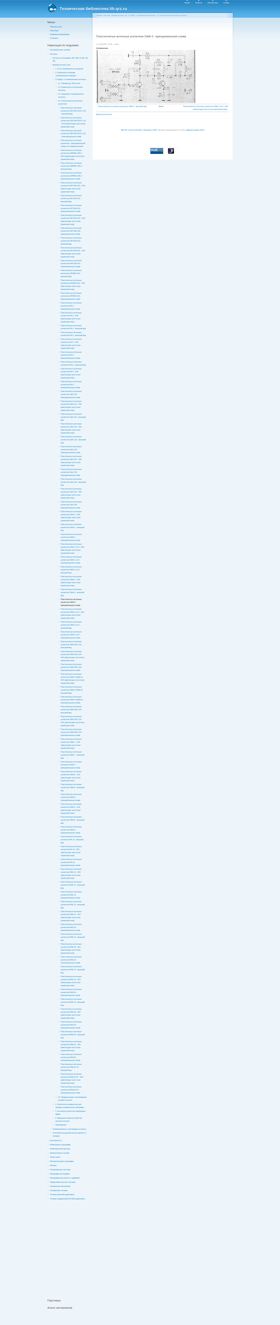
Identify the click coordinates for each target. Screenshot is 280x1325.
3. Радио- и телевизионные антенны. (70, 79)
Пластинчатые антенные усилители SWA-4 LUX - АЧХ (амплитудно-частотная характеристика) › (205, 107)
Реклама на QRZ (150, 130)
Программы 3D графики (60, 1174)
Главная (99, 15)
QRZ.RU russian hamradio (131, 130)
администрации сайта (195, 130)
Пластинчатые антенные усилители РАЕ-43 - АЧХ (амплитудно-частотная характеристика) (71, 948)
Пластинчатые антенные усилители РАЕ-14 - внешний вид (73, 885)
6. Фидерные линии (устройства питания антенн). (68, 1119)
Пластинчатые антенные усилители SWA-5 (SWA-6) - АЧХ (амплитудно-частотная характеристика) (72, 678)
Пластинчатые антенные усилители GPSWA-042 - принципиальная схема (71, 296)
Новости (198, 3)
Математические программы (62, 1161)
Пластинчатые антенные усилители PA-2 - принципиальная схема (71, 306)
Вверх (161, 106)
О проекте (54, 38)
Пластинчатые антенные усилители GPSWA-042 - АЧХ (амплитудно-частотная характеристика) (73, 284)
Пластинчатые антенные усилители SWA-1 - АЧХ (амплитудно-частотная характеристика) (71, 516)
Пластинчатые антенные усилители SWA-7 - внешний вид (72, 755)
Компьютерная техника (59, 1153)
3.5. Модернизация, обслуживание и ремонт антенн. (72, 1098)
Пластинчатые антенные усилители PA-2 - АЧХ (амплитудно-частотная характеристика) (71, 317)
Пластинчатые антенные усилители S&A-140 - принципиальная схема (71, 505)
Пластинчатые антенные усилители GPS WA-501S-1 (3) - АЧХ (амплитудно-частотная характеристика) (73, 122)
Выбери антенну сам (61, 65)
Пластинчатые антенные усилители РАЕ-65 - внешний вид (73, 1035)
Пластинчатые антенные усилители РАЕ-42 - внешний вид (73, 905)
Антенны (53, 54)
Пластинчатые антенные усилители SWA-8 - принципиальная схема (71, 797)
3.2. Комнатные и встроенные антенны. (70, 88)
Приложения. (60, 1125)
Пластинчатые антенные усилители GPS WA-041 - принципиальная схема (71, 264)
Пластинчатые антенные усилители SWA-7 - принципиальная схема (71, 765)
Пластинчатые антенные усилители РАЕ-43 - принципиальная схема (71, 960)
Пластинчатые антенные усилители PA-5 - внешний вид (73, 334)
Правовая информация (59, 34)
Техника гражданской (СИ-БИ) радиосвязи (67, 1199)
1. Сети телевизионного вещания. (69, 69)
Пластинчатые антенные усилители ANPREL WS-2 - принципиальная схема (72, 176)
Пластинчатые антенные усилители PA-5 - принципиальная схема (71, 355)
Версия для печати (104, 114)
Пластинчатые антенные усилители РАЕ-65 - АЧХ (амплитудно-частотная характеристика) (71, 1046)
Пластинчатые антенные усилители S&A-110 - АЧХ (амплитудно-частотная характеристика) (71, 405)
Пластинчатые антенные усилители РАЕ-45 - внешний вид (73, 1002)
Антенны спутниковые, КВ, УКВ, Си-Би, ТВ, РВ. (70, 59)
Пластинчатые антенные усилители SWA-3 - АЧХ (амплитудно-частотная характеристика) (71, 581)
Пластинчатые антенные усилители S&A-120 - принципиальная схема (71, 450)
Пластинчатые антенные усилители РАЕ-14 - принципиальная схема (71, 895)
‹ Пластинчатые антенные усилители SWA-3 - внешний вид (122, 106)
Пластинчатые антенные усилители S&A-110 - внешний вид (73, 417)
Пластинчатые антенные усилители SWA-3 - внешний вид (72, 592)
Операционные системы (60, 1170)
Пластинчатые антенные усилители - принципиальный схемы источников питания (73, 143)
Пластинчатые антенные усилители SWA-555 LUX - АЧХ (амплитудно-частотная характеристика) (72, 721)
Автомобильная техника (60, 50)
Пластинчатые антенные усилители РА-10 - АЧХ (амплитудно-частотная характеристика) (71, 851)
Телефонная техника (59, 1190)
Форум (187, 3)
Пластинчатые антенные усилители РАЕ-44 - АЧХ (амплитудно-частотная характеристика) (71, 981)
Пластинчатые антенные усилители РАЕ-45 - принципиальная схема (71, 1025)
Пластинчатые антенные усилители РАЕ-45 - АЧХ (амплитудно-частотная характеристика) (71, 1013)
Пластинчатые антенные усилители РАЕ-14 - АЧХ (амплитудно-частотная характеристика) (71, 873)
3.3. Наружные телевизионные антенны (71, 95)
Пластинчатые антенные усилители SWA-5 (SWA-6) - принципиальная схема (72, 700)
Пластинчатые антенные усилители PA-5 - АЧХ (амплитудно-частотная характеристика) (71, 343)
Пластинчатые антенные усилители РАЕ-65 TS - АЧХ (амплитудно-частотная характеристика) (72, 1078)
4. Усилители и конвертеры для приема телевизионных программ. (69, 1105)
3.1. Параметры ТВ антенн (69, 83)
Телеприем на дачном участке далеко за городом (69, 1134)
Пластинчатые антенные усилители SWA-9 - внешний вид (72, 820)
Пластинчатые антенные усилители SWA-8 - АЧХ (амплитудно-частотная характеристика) (71, 776)
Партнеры (54, 31)
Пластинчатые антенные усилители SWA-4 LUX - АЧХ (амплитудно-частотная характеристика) (72, 613)
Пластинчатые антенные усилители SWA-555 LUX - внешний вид (71, 710)
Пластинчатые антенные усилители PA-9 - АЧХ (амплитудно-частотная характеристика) (71, 373)
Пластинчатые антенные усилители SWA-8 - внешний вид (72, 787)
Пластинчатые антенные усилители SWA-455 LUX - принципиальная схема (71, 667)
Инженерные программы (60, 1145)
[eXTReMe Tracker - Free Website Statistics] (171, 153)
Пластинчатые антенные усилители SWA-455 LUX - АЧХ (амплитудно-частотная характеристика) (72, 656)
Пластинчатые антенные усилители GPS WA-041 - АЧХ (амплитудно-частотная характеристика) (73, 252)
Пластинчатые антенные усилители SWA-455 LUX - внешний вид (71, 645)
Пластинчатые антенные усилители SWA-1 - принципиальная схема (71, 537)
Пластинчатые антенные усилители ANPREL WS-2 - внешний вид (72, 166)
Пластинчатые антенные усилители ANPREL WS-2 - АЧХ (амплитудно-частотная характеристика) (72, 154)
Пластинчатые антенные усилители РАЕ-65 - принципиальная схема (71, 1057)
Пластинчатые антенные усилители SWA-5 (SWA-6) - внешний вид (72, 690)
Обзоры (53, 1165)
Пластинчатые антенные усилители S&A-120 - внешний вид (73, 440)
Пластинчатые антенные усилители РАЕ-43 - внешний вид (73, 937)
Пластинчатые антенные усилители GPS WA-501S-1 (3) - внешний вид (73, 111)
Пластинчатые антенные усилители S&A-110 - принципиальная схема (71, 394)
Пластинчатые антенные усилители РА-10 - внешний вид (72, 840)
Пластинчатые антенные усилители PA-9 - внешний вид (73, 363)
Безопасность (56, 1140)
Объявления (213, 3)
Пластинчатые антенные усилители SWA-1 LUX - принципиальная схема (71, 560)
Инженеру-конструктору (60, 1149)
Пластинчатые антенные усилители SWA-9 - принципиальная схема (71, 830)
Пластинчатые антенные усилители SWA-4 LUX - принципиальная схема (71, 635)
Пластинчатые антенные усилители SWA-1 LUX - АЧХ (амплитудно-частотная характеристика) (72, 548)
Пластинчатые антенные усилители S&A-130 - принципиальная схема (71, 472)
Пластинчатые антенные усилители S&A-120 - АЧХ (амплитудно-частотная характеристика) (71, 428)
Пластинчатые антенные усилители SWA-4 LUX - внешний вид (71, 625)
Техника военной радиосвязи (62, 1195)
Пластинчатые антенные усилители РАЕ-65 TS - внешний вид (71, 1067)
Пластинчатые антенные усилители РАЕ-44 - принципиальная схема (71, 992)
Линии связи (55, 1157)
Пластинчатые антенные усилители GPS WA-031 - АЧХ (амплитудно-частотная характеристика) (73, 187)
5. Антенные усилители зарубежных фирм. (70, 1112)
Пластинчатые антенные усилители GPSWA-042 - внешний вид (71, 273)
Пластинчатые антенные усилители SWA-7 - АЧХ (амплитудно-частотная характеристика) (71, 743)
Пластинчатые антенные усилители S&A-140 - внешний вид (73, 482)
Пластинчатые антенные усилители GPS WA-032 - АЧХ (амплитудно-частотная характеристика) (73, 219)
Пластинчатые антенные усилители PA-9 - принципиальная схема (71, 385)
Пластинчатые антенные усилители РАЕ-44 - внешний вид (73, 970)
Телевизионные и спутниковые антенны (69, 1129)
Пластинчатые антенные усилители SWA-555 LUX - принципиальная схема (71, 732)
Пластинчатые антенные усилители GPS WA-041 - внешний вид (71, 241)
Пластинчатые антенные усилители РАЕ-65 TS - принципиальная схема (71, 1090)
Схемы (226, 3)
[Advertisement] (69, 1247)
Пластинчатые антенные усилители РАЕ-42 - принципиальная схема (71, 927)
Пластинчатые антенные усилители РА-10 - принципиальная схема (71, 862)
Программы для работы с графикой (64, 1178)
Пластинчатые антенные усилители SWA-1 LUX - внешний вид (71, 570)
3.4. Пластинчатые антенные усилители (70, 102)
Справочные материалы (60, 1186)
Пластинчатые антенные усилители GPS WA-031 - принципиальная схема (71, 208)
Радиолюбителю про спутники (62, 1182)
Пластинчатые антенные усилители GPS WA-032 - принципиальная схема (71, 231)
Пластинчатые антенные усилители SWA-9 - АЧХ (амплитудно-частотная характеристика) (71, 808)
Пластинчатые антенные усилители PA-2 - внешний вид (73, 327)
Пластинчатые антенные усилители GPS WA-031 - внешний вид (71, 199)
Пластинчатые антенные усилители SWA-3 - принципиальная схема (71, 602)
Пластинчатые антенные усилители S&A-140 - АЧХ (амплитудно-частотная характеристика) (71, 493)
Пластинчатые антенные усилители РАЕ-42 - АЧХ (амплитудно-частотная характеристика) (71, 916)
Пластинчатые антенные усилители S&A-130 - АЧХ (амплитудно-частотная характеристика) (71, 460)
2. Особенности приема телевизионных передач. (65, 74)
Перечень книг (56, 27)
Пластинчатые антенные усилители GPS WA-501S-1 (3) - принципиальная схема (73, 134)
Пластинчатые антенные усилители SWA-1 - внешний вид (72, 527)
